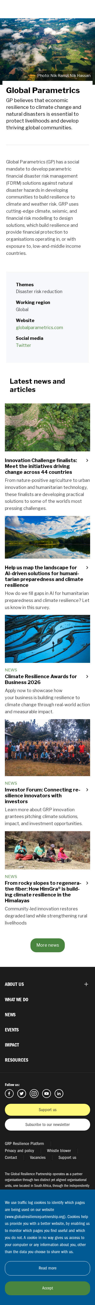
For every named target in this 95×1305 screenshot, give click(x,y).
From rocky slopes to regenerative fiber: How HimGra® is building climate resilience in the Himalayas (43, 892)
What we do (16, 999)
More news (47, 945)
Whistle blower (59, 1150)
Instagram (34, 1093)
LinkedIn (59, 1093)
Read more (48, 1268)
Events (12, 1030)
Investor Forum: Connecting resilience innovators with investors (42, 795)
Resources (16, 1060)
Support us (48, 1109)
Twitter (23, 345)
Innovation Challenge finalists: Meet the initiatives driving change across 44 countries (41, 466)
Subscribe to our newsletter (47, 1124)
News (10, 1015)
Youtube (46, 1093)
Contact (11, 1157)
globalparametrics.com (39, 327)
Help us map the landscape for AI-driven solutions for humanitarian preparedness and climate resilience (44, 576)
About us (14, 984)
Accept (47, 1288)
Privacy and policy (19, 1150)
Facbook (9, 1093)
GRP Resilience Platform (24, 1143)
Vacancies (38, 1157)
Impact (12, 1045)
